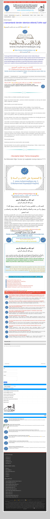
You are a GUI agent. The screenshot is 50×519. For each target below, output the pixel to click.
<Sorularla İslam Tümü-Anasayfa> (25, 156)
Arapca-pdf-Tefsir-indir (9, 487)
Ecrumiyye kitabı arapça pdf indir (14, 424)
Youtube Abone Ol (7, 290)
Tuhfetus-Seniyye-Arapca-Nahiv (11, 496)
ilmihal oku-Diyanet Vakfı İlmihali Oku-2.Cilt (16, 446)
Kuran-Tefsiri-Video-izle (10, 471)
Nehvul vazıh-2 (6, 402)
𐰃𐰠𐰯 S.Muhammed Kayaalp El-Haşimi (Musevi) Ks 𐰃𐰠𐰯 (24, 69)
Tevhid (31, 15)
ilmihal (7, 476)
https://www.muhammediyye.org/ (25, 193)
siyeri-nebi (7, 463)
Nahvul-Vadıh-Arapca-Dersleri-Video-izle (12, 490)
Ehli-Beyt (7, 457)
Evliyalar (7, 458)
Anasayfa (6, 15)
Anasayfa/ (7, 76)
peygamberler (8, 461)
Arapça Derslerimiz (25, 15)
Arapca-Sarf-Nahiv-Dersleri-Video (9, 394)
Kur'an (35, 15)
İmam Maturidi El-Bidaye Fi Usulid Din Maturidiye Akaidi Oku (19, 435)
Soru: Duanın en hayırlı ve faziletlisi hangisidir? (18, 335)
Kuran (7, 468)
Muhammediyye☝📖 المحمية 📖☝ (15, 15)
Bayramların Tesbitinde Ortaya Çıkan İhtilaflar (18, 315)
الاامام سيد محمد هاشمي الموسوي (22, 67)
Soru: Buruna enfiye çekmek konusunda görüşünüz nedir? (20, 330)
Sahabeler (7, 460)
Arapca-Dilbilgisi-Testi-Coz (8, 392)
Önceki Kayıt (43, 363)
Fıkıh (42, 15)
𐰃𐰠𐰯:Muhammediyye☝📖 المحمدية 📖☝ (19, 290)
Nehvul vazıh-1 (6, 400)
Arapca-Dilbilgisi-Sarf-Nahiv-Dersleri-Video (13, 481)
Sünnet (38, 15)
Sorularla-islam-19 (14, 76)
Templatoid (7, 501)
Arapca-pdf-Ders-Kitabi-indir (9, 395)
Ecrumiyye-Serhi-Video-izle (8, 397)
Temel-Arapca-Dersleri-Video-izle (11, 495)
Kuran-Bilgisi (8, 469)
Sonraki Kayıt (7, 363)
